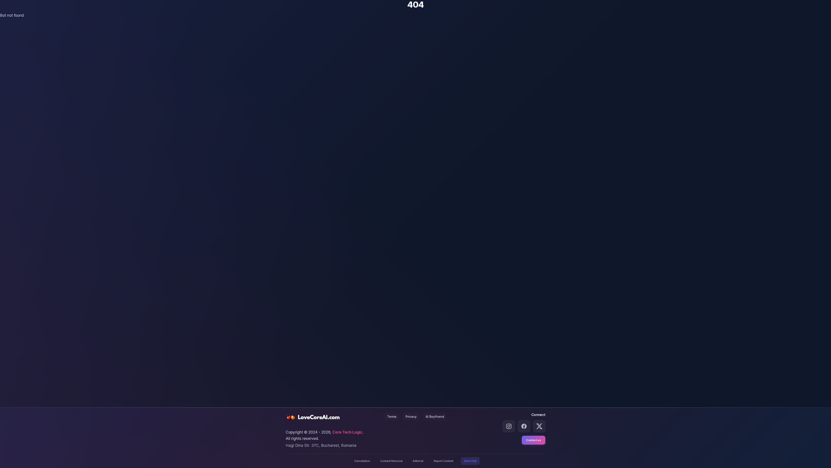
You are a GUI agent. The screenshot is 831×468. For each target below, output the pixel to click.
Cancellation (362, 461)
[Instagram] (509, 426)
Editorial (418, 461)
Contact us (533, 440)
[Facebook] (524, 426)
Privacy (411, 416)
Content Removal (391, 461)
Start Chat (470, 461)
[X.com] (539, 426)
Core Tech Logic (347, 432)
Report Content (443, 461)
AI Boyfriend (435, 416)
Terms (391, 416)
